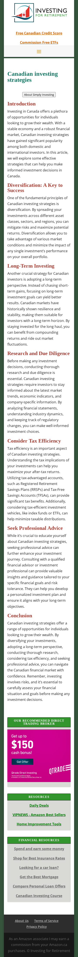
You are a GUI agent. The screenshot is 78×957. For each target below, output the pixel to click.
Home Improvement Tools (39, 824)
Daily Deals (39, 805)
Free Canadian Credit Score (39, 33)
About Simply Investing (39, 95)
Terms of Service (46, 921)
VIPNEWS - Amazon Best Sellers (39, 814)
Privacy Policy (36, 927)
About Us (22, 921)
